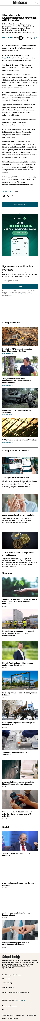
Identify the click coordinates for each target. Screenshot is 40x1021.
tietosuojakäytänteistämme (27, 294)
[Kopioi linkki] (12, 196)
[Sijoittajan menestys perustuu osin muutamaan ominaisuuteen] (20, 930)
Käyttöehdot (20, 1015)
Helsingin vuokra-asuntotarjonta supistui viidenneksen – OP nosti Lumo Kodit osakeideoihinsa (18, 633)
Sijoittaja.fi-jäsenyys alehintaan (15, 477)
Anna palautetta (8, 987)
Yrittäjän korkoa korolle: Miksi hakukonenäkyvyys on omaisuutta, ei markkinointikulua (16, 381)
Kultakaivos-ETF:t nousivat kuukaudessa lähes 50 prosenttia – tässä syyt (17, 350)
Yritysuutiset (7, 38)
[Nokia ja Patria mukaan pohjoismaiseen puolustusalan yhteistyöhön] (20, 650)
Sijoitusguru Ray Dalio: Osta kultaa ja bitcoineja (16, 854)
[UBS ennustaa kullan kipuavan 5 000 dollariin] (20, 427)
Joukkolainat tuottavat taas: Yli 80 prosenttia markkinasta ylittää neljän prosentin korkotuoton (19, 601)
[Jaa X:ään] (8, 196)
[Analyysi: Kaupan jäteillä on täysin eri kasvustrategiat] (20, 900)
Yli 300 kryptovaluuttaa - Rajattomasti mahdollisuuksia (18, 553)
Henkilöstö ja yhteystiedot (11, 975)
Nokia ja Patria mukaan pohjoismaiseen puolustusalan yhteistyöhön (17, 664)
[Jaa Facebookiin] (4, 196)
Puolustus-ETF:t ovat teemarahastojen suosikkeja (17, 411)
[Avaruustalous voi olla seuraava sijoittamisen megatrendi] (20, 871)
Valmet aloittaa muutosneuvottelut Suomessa (15, 753)
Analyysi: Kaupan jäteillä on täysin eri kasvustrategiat (16, 914)
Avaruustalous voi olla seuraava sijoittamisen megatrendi (19, 884)
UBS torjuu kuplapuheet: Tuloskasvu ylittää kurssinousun (18, 723)
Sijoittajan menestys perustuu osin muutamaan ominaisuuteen (15, 944)
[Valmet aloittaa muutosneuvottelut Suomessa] (20, 740)
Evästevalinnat (31, 1015)
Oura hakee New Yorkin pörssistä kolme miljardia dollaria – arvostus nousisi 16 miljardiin (17, 814)
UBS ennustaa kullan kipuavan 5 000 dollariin (19, 440)
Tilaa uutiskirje (7, 983)
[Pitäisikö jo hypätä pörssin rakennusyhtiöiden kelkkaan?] (20, 680)
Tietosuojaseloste (8, 1015)
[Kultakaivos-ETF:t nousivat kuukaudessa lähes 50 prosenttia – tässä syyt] (20, 336)
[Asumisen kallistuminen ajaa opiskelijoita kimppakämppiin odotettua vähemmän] (20, 769)
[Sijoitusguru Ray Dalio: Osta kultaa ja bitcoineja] (20, 841)
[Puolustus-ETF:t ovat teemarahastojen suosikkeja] (20, 398)
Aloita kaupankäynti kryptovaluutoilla (18, 514)
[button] (3, 2)
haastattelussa (7, 58)
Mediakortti (6, 979)
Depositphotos (20, 1000)
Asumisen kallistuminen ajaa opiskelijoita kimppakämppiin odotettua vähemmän (18, 783)
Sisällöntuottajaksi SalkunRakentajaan (15, 992)
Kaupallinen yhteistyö (7, 353)
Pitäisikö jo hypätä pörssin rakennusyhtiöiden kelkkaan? (19, 694)
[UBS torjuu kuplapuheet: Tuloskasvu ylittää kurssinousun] (20, 710)
